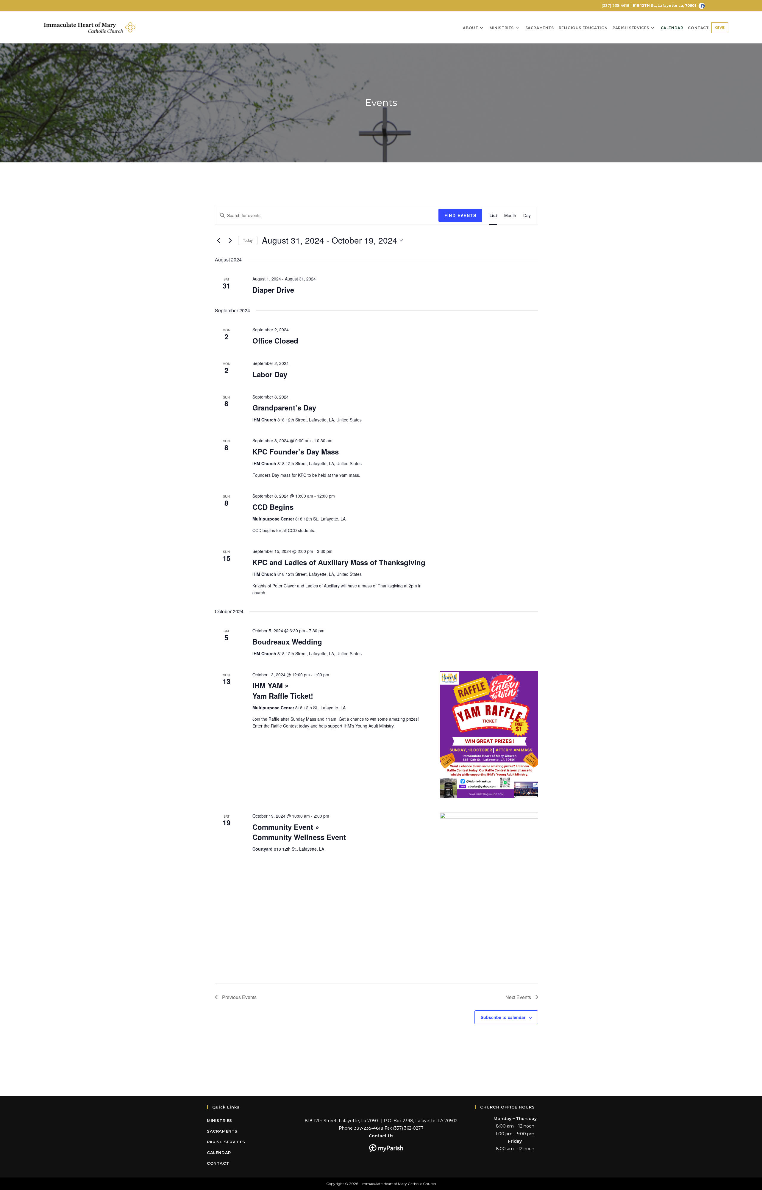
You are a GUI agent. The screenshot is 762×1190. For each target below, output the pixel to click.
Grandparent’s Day (284, 407)
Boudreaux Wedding (287, 641)
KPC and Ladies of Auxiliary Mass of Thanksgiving (338, 562)
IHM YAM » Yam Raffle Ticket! (282, 690)
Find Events (460, 215)
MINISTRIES (219, 1120)
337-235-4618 (368, 1128)
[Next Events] (230, 240)
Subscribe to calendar (503, 1017)
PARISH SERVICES (226, 1141)
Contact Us (381, 1136)
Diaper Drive (273, 290)
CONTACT (218, 1163)
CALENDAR (219, 1152)
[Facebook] (702, 6)
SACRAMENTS (222, 1131)
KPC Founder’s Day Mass (295, 451)
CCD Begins (272, 507)
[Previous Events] (218, 240)
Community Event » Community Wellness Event (299, 832)
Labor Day (269, 374)
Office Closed (275, 340)
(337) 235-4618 (615, 5)
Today (248, 240)
